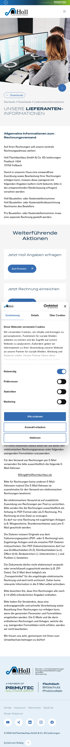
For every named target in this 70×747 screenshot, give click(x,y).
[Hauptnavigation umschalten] (64, 12)
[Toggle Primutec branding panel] (35, 2)
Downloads (24, 101)
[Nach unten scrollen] (62, 88)
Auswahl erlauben (35, 427)
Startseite (9, 101)
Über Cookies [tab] (57, 315)
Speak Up (48, 707)
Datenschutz (34, 707)
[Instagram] (41, 722)
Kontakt (7, 707)
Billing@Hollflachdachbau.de (35, 474)
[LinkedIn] (30, 722)
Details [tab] (35, 315)
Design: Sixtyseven (13, 713)
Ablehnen (35, 437)
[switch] (61, 381)
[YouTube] (8, 722)
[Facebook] (52, 722)
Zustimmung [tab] (12, 315)
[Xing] (19, 722)
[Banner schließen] (65, 306)
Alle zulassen (35, 416)
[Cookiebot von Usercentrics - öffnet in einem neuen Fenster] (44, 306)
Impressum (20, 707)
